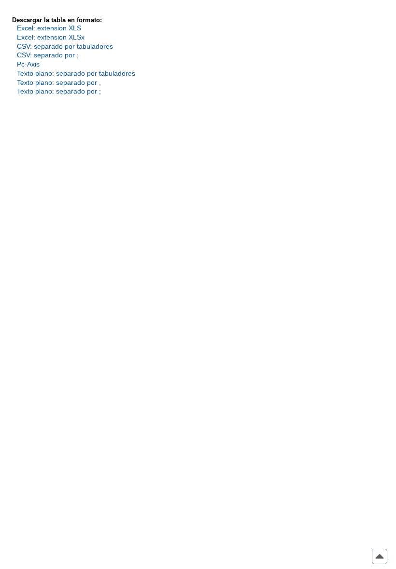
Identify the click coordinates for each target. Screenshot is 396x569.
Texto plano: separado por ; (59, 91)
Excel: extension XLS (49, 28)
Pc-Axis (28, 64)
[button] (379, 556)
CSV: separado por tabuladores (65, 46)
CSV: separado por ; (48, 55)
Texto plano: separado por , (59, 82)
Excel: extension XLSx (51, 37)
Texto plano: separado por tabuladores (76, 73)
